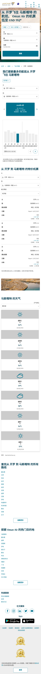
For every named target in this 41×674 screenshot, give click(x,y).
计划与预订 (27, 6)
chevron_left (4, 109)
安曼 (2, 512)
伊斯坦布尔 (4, 559)
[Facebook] (7, 611)
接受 (20, 670)
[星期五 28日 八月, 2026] (11, 138)
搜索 (20, 53)
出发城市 (36, 628)
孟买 (2, 481)
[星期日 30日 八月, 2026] (17, 138)
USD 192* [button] (15, 20)
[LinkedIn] (19, 611)
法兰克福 (3, 577)
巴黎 (2, 496)
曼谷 (2, 509)
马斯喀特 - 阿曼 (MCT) (9, 40)
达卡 (2, 515)
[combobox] (21, 88)
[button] (15, 27)
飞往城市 (10, 628)
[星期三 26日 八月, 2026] (5, 137)
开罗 (2, 475)
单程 (4, 27)
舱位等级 (3, 189)
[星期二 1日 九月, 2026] (24, 138)
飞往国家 (4, 628)
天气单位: (36, 303)
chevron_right (36, 109)
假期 (39, 6)
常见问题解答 (5, 596)
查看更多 (20, 520)
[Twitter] (26, 611)
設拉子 (3, 549)
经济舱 (6, 80)
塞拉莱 (3, 472)
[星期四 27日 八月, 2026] (8, 136)
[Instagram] (13, 611)
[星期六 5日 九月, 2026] (36, 138)
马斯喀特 (3, 534)
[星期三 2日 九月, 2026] (27, 136)
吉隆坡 (3, 543)
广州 (2, 565)
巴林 (2, 571)
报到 (31, 6)
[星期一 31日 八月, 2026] (21, 138)
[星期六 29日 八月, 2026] (14, 137)
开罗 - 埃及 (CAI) (8, 34)
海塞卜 (3, 562)
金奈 (2, 487)
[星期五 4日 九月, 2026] (33, 138)
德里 (2, 484)
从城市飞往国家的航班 (27, 628)
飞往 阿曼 (17, 66)
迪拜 (2, 493)
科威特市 (3, 502)
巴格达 (3, 574)
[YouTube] (32, 611)
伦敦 (2, 490)
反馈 (2, 599)
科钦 (2, 478)
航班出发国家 (21, 630)
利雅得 (3, 568)
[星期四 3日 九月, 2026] (30, 138)
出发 (4, 45)
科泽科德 (3, 505)
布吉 (2, 556)
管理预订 (35, 6)
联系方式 (3, 602)
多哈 (2, 499)
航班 (9, 66)
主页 (2, 66)
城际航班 (17, 628)
